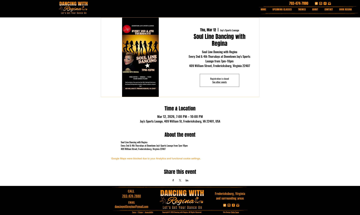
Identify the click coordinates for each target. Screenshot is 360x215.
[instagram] (320, 3)
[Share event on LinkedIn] (187, 180)
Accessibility (149, 212)
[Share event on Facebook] (173, 180)
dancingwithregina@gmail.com (131, 206)
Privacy (140, 212)
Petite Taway (235, 212)
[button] (301, 9)
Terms (134, 212)
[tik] (316, 3)
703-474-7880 (298, 3)
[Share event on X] (180, 180)
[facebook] (325, 3)
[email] (329, 3)
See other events (219, 82)
